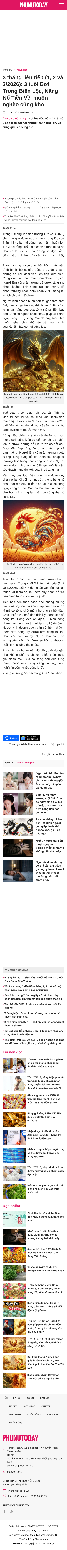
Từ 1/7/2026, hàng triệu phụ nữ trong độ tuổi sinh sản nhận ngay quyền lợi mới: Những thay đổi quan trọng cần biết (45, 1082)
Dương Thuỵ (57, 754)
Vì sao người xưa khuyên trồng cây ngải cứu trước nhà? (45, 1269)
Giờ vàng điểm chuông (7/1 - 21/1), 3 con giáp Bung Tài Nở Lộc (33, 209)
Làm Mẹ (44, 1398)
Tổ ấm (30, 1398)
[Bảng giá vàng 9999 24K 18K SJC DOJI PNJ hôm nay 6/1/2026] (14, 1119)
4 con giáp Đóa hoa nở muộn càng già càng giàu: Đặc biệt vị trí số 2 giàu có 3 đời (31, 200)
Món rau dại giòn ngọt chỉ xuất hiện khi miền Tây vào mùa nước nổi (45, 1189)
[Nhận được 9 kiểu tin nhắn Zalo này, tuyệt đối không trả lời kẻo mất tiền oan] (14, 1137)
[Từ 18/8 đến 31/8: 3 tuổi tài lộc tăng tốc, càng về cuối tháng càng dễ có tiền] (14, 1345)
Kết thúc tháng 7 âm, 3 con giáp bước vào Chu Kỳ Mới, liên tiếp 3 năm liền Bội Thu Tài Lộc (45, 1362)
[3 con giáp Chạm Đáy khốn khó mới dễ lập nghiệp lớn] (14, 1380)
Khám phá (22, 70)
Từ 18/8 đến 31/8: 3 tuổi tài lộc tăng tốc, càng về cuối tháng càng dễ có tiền (45, 1343)
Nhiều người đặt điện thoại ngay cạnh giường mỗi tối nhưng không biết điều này (50, 846)
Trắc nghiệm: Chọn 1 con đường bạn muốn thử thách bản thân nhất (32, 1015)
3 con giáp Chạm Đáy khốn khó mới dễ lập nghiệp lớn (43, 1377)
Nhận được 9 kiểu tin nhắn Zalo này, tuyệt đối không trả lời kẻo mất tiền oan (44, 1135)
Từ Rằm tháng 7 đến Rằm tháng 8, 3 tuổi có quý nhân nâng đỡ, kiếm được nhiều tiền (32, 988)
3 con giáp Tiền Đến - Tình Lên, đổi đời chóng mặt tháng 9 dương (34, 1024)
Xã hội (16, 1398)
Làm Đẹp (12, 1406)
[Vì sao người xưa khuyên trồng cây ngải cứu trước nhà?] (14, 1273)
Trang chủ (7, 70)
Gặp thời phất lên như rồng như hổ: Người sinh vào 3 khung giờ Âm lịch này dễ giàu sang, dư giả (50, 780)
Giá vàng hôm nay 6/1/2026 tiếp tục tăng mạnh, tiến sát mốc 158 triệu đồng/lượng (43, 1099)
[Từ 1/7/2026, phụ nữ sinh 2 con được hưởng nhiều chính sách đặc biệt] (14, 1173)
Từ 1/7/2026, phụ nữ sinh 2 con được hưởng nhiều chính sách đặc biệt (45, 1171)
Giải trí (45, 1406)
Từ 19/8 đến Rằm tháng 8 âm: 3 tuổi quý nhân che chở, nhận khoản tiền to (34, 1032)
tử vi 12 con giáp (25, 762)
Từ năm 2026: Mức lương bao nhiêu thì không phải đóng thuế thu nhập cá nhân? (45, 1063)
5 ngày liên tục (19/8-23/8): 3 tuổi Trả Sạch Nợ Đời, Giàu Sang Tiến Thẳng (34, 979)
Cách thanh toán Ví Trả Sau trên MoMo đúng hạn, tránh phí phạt (45, 1217)
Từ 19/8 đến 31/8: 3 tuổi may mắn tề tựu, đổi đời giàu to (32, 1006)
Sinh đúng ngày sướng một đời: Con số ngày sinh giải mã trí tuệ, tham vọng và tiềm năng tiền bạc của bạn (49, 803)
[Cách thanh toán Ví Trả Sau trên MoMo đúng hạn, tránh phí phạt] (14, 1219)
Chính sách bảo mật (44, 1543)
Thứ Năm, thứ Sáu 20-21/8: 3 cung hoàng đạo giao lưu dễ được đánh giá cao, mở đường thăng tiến (34, 1041)
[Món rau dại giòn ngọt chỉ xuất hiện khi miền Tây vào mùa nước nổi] (14, 1191)
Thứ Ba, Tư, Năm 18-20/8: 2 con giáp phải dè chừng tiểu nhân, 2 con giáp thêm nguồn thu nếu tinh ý (44, 1326)
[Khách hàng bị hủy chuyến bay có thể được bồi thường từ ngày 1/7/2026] (14, 1155)
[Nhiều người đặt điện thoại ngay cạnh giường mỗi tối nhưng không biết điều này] (18, 848)
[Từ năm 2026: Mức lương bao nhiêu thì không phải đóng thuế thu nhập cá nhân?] (14, 1065)
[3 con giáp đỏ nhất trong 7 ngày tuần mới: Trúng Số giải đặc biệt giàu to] (14, 1309)
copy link (59, 744)
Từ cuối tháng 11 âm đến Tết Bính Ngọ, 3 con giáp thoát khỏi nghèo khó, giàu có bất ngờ (49, 826)
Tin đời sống (15, 1422)
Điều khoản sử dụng (23, 1543)
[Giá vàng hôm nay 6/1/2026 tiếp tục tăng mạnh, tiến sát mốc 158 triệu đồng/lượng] (14, 1101)
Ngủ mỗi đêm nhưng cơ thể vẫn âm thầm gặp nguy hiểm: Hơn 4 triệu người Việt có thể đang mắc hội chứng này (50, 871)
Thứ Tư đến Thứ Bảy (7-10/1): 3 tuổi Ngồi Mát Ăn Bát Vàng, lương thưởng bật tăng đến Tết (34, 218)
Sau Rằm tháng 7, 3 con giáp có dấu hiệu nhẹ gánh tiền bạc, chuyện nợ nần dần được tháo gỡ (33, 997)
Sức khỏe (29, 1406)
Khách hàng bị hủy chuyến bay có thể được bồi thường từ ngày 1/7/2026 (45, 1153)
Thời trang (14, 1414)
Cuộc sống (34, 1414)
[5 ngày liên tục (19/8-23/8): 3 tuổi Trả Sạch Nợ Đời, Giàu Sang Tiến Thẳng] (14, 1255)
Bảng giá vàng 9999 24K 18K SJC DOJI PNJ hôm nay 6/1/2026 (44, 1117)
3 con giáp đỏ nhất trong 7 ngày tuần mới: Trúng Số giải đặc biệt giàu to (44, 1307)
